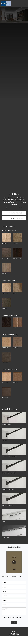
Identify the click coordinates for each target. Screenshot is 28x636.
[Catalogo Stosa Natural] (14, 562)
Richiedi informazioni (16, 218)
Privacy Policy (18, 617)
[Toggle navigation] (25, 3)
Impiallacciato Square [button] (9, 335)
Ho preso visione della (12, 617)
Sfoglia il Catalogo (16, 212)
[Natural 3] (7, 207)
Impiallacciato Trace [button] (9, 280)
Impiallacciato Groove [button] (9, 369)
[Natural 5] (20, 207)
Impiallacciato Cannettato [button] (11, 315)
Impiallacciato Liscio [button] (9, 230)
